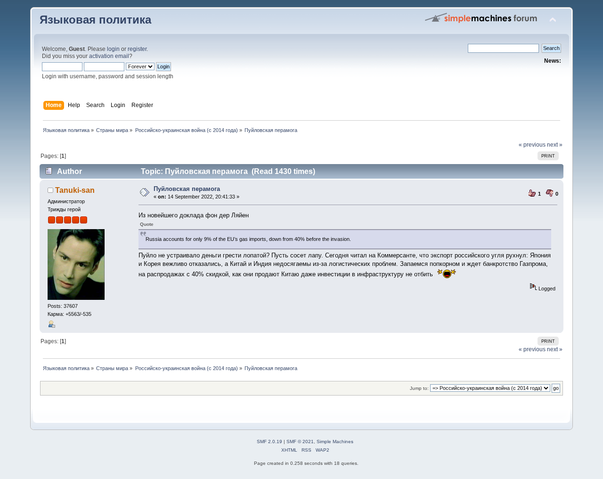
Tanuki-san (75, 190)
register (137, 49)
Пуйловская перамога (187, 188)
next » (554, 144)
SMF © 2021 (300, 441)
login (113, 49)
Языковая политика (95, 20)
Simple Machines (335, 441)
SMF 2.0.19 (269, 441)
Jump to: (419, 388)
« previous (532, 144)
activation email (109, 56)
